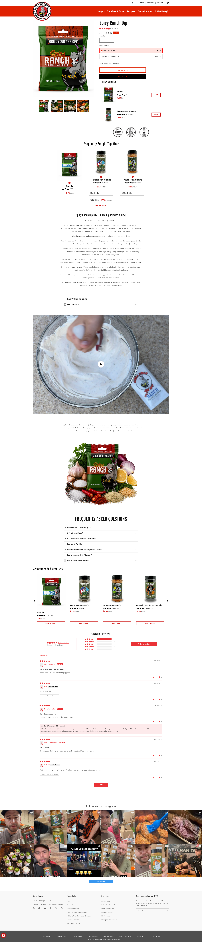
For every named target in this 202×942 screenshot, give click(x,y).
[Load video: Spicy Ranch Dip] (101, 364)
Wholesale (150, 3)
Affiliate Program (73, 909)
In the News (71, 905)
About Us (141, 3)
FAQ (68, 901)
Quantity (102, 36)
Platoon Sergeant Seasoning (126, 111)
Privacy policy (61, 936)
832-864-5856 (38, 901)
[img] (45, 661)
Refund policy (46, 936)
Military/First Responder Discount (79, 916)
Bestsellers (105, 901)
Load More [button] (101, 785)
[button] (132, 3)
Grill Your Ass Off (97, 939)
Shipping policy (93, 936)
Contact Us (47, 901)
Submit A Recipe (73, 920)
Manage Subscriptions (109, 920)
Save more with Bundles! (109, 63)
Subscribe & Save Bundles (110, 905)
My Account (105, 916)
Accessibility (140, 936)
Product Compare (107, 909)
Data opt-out (156, 936)
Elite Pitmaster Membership (77, 912)
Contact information (125, 936)
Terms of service (77, 936)
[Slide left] (35, 105)
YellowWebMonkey (114, 939)
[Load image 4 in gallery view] (83, 106)
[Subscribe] (167, 910)
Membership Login (73, 923)
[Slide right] (92, 105)
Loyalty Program (107, 912)
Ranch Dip (120, 92)
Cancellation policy (108, 936)
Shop (100, 11)
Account (160, 3)
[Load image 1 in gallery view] (44, 106)
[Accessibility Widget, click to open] (3, 935)
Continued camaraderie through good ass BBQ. (48, 905)
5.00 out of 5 (63, 643)
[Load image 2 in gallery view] (57, 106)
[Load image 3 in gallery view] (70, 106)
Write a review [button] (144, 644)
